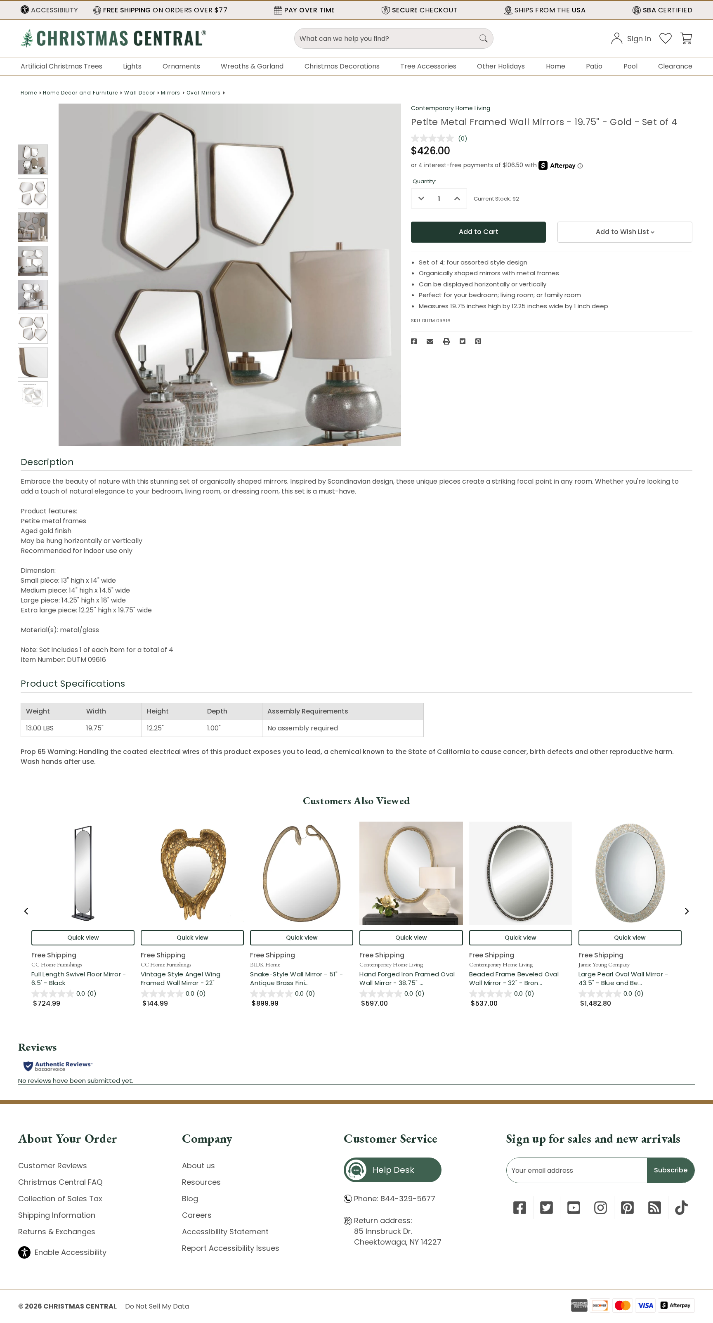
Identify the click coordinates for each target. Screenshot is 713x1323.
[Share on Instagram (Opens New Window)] (600, 1207)
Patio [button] (594, 66)
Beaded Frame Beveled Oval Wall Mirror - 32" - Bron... (520, 978)
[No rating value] (434, 138)
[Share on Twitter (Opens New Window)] (462, 341)
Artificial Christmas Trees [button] (61, 66)
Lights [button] (132, 66)
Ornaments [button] (181, 66)
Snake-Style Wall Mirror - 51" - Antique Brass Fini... (301, 978)
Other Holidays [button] (501, 66)
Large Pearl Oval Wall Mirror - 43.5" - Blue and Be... (630, 978)
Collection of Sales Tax (60, 1198)
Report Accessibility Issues (230, 1248)
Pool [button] (630, 66)
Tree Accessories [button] (428, 66)
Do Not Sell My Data (157, 1306)
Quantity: (424, 181)
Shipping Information (56, 1215)
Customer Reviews (52, 1165)
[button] (49, 10)
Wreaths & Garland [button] (252, 66)
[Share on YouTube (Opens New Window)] (574, 1207)
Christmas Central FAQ (60, 1182)
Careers (197, 1215)
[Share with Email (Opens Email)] (430, 341)
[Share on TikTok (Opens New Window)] (681, 1207)
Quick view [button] (83, 937)
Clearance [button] (675, 66)
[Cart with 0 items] (686, 37)
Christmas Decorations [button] (342, 66)
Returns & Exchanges (56, 1231)
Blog (190, 1198)
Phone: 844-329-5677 (394, 1198)
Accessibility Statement (225, 1231)
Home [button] (555, 66)
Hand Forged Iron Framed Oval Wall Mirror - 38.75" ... (411, 978)
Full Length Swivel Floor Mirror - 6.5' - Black (78, 978)
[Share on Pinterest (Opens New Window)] (478, 341)
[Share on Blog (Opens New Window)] (654, 1207)
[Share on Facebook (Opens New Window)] (414, 341)
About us (198, 1165)
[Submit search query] (483, 38)
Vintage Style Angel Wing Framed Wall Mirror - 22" (180, 978)
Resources (201, 1182)
